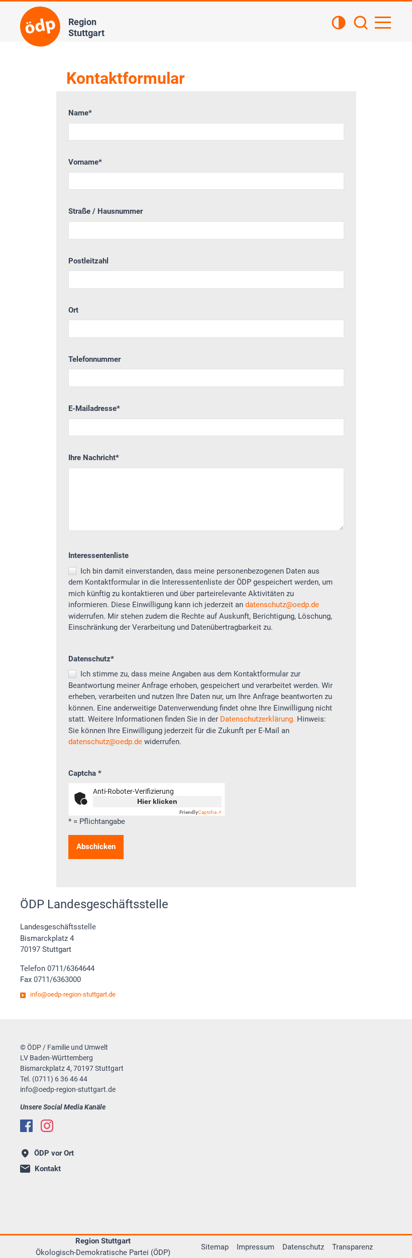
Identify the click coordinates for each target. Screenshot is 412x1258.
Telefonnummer (94, 359)
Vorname (85, 162)
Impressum (255, 1246)
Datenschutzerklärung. (257, 719)
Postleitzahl (88, 260)
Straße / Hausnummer (105, 211)
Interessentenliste (98, 555)
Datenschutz (91, 658)
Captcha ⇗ (200, 812)
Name (80, 112)
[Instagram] (47, 1126)
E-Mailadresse (94, 408)
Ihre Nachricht (93, 457)
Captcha (84, 773)
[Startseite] (40, 27)
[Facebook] (26, 1126)
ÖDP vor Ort (54, 1153)
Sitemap (215, 1246)
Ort (73, 310)
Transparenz (352, 1246)
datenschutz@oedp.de (282, 604)
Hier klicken (157, 801)
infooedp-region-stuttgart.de (73, 994)
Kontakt (48, 1168)
